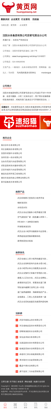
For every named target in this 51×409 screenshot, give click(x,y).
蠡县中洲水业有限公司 (28, 365)
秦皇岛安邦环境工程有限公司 (13, 173)
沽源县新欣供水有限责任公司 (31, 342)
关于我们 (13, 381)
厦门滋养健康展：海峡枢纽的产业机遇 (34, 292)
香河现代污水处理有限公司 (30, 359)
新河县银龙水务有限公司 (11, 181)
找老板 (36, 19)
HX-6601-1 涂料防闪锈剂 (28, 221)
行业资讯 (25, 19)
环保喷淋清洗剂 (24, 226)
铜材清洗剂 (22, 202)
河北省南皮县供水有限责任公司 (32, 325)
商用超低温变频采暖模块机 (29, 236)
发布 (25, 407)
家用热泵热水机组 (25, 240)
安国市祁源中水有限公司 (11, 153)
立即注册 (5, 381)
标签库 (20, 381)
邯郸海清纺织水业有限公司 (30, 331)
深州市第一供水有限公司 (11, 157)
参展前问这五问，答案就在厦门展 (32, 282)
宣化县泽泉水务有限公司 (29, 337)
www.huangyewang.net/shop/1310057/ (29, 56)
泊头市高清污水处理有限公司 (13, 161)
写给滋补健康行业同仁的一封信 (31, 287)
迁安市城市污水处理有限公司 (13, 169)
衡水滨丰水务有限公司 (10, 145)
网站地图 (28, 381)
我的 (46, 407)
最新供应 (5, 19)
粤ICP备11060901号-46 (20, 388)
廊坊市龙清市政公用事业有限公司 (15, 177)
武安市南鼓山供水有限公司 (30, 319)
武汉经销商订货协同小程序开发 (31, 197)
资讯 (35, 407)
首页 (5, 407)
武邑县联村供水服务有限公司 (13, 165)
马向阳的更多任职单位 (26, 72)
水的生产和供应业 (20, 39)
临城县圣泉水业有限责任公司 (31, 348)
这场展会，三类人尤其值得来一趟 (32, 296)
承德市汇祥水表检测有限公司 (31, 354)
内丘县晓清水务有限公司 (11, 149)
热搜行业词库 (39, 381)
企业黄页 (15, 19)
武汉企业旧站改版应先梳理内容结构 (33, 301)
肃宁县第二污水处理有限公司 (31, 371)
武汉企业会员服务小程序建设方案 (32, 212)
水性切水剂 (22, 207)
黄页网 (13, 25)
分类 (15, 407)
